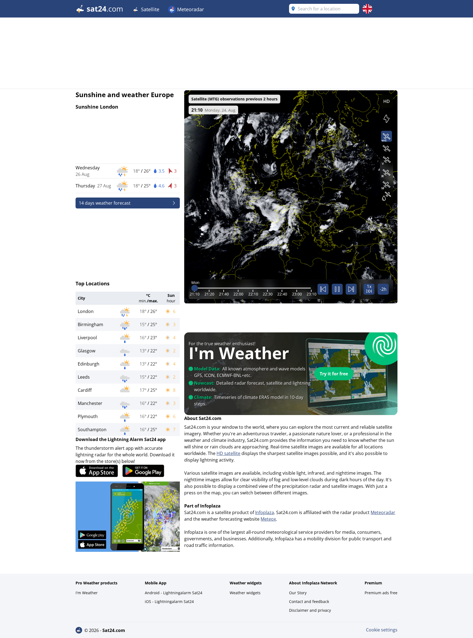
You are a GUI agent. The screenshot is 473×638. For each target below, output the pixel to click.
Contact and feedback (309, 601)
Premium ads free (381, 592)
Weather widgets (245, 592)
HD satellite (228, 453)
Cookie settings (381, 630)
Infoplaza (264, 512)
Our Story (298, 592)
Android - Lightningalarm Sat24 (173, 592)
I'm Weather (87, 592)
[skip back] (323, 289)
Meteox (268, 519)
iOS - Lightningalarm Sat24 (169, 601)
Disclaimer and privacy (310, 610)
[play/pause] (337, 289)
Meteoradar (190, 9)
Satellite (149, 9)
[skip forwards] (351, 289)
